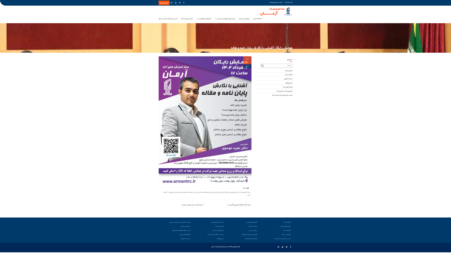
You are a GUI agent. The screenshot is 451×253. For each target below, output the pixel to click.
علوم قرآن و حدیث (218, 230)
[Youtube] (176, 3)
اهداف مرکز (288, 74)
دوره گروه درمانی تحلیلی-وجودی (192, 204)
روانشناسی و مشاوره (251, 238)
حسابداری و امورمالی (217, 222)
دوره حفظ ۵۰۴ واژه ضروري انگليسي (240, 204)
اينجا (168, 192)
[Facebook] (184, 3)
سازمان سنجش (185, 226)
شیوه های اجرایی (285, 226)
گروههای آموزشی (204, 18)
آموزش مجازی (164, 2)
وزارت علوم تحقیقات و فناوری (181, 230)
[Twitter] (180, 3)
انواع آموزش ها (287, 86)
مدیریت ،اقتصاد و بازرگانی (216, 234)
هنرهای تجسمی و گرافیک (249, 234)
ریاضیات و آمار (252, 226)
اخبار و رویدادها (187, 18)
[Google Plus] (172, 3)
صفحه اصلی (257, 18)
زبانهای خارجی (253, 230)
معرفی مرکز (288, 70)
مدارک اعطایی (288, 78)
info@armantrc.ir (274, 2)
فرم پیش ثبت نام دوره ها (284, 91)
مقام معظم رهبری (185, 234)
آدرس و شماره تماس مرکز (168, 18)
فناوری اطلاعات (219, 226)
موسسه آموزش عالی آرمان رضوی (179, 222)
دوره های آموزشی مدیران (226, 18)
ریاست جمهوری (185, 238)
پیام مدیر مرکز (244, 18)
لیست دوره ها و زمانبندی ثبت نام (282, 95)
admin (245, 188)
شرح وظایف (288, 82)
